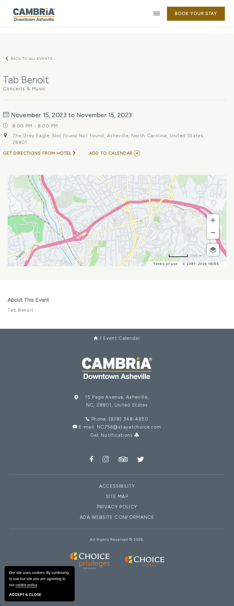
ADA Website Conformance (117, 517)
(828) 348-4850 (128, 419)
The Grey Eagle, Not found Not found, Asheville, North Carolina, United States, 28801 (108, 139)
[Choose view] (213, 250)
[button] (196, 14)
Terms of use (165, 264)
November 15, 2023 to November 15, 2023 (70, 115)
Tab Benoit (28, 304)
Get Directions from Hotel (37, 153)
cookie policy (26, 585)
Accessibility (117, 486)
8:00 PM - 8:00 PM (35, 126)
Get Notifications (112, 435)
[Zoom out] (213, 233)
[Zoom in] (213, 220)
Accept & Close (25, 595)
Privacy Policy (117, 507)
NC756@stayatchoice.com (129, 427)
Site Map (117, 496)
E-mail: (120, 427)
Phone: (119, 419)
